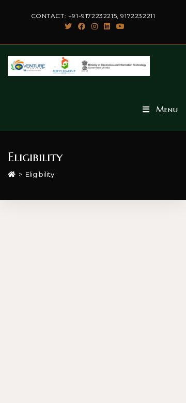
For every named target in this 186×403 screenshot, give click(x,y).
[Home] (12, 174)
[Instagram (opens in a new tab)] (94, 26)
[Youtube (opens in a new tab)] (119, 26)
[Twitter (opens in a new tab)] (68, 26)
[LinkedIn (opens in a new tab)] (107, 26)
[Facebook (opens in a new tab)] (81, 26)
